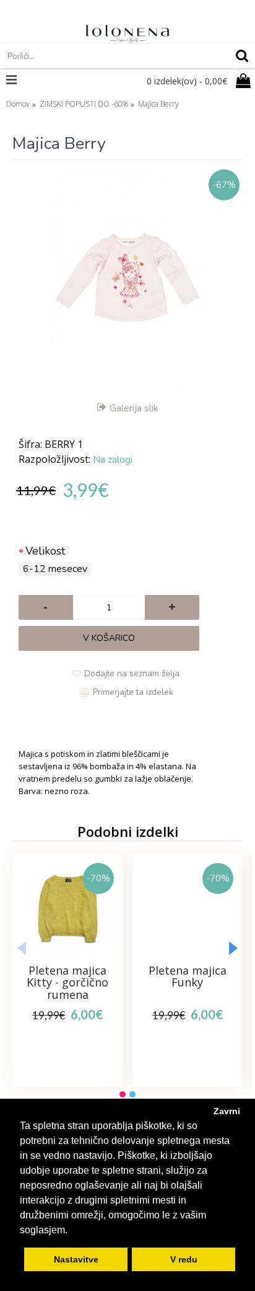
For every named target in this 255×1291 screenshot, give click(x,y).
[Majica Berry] (127, 281)
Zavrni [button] (227, 1111)
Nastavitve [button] (76, 1259)
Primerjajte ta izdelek (133, 692)
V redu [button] (183, 1259)
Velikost (45, 550)
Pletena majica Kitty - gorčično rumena (67, 983)
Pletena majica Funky (188, 976)
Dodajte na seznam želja (131, 673)
